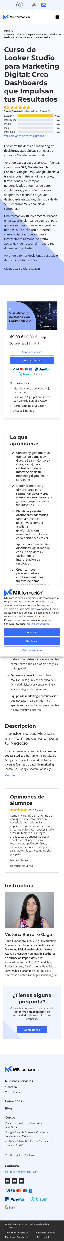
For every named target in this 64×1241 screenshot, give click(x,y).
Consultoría (12, 1092)
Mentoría (11, 1086)
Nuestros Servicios (19, 1081)
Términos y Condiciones (17, 1237)
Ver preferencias (32, 650)
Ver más (10, 775)
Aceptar (32, 632)
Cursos (10, 1117)
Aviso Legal (43, 1237)
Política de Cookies (37, 623)
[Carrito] (19, 5)
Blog (8, 1108)
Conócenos (13, 1101)
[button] (57, 16)
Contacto (12, 1166)
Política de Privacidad (16, 1232)
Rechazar (32, 641)
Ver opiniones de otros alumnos (24, 136)
